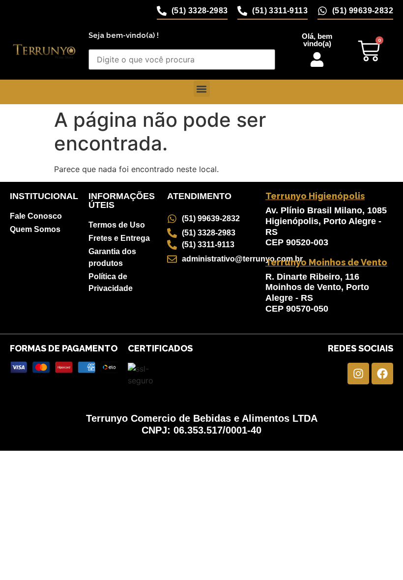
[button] (202, 89)
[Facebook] (382, 373)
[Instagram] (358, 373)
